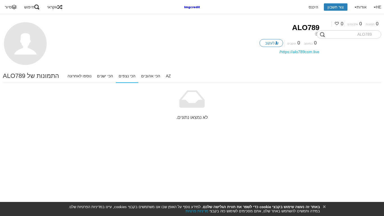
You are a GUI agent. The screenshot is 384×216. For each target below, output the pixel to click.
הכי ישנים (105, 76)
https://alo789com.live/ (299, 52)
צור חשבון (335, 7)
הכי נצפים (127, 76)
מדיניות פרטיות (197, 211)
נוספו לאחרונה (79, 76)
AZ (168, 76)
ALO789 (305, 27)
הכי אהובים (150, 76)
